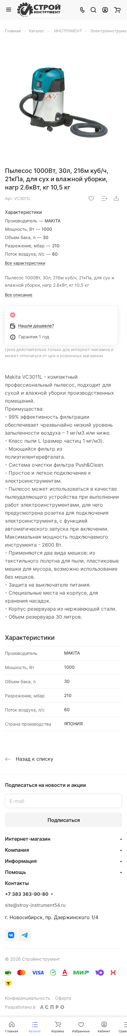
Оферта (63, 998)
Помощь (15, 872)
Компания (17, 850)
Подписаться (63, 820)
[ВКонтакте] (11, 935)
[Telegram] (24, 935)
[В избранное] (91, 198)
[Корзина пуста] (117, 9)
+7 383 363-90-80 (26, 894)
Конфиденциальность (27, 998)
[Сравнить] (104, 198)
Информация (21, 861)
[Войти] (105, 9)
